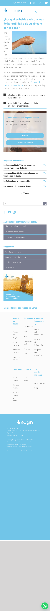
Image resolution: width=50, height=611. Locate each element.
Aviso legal (10, 440)
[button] (25, 96)
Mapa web (23, 444)
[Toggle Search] (36, 13)
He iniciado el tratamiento (14, 232)
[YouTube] (9, 212)
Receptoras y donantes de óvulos (17, 186)
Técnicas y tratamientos (13, 262)
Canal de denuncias (12, 444)
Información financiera (25, 442)
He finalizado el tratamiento (15, 237)
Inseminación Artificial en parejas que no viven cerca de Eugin (20, 174)
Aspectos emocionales (13, 252)
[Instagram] (14, 212)
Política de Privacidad (27, 440)
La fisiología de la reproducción (16, 181)
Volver (26, 193)
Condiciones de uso (12, 442)
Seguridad (17, 440)
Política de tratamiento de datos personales (19, 446)
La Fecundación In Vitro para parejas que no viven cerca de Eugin (19, 166)
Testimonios (9, 267)
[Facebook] (4, 212)
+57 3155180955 (21, 3)
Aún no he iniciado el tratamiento (17, 226)
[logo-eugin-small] (25, 421)
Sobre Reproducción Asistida (15, 257)
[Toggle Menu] (42, 12)
